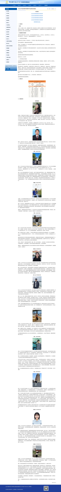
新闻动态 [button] (19, 5)
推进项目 (52, 8)
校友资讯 (7, 34)
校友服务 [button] (24, 5)
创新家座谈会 (8, 27)
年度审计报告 (8, 57)
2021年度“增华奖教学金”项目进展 (37, 13)
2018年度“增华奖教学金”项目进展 (37, 19)
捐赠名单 (7, 59)
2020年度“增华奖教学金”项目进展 (37, 15)
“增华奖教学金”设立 (37, 21)
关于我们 (7, 13)
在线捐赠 (7, 50)
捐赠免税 (7, 52)
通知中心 (7, 22)
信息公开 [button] (40, 5)
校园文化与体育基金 (9, 45)
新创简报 (7, 20)
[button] (46, 5)
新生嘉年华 (8, 29)
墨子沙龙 (7, 43)
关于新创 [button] (14, 5)
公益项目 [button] (29, 5)
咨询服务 (7, 36)
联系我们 (7, 15)
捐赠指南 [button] (35, 5)
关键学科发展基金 (9, 41)
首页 (49, 8)
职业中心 (7, 38)
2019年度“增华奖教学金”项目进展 (37, 17)
